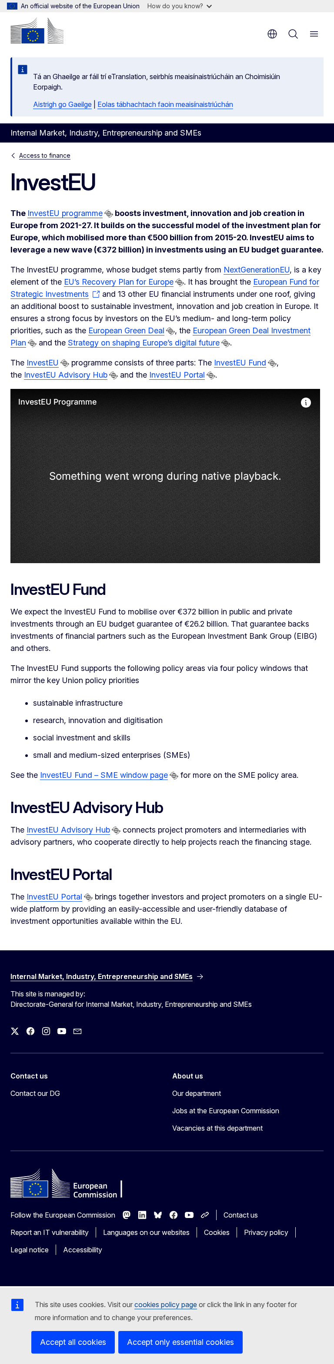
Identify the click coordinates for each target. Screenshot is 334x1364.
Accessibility (82, 1249)
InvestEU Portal (177, 374)
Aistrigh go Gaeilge (62, 104)
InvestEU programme (65, 213)
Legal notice (29, 1249)
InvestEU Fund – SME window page (104, 775)
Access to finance (44, 155)
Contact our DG (35, 1093)
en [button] (272, 33)
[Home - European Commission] (36, 30)
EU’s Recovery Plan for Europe (119, 281)
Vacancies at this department (217, 1128)
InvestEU (43, 362)
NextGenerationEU (257, 269)
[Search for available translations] (108, 213)
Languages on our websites (146, 1232)
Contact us (241, 1215)
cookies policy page (165, 1304)
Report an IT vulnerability (49, 1232)
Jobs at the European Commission (225, 1110)
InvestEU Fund (240, 362)
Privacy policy (266, 1232)
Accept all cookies (73, 1342)
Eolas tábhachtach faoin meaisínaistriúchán (165, 104)
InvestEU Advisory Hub (65, 374)
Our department (196, 1093)
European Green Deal (126, 330)
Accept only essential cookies (180, 1342)
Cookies (217, 1232)
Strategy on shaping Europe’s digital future (144, 342)
